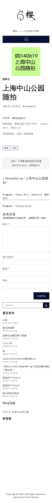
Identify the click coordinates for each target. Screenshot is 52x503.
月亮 (6, 450)
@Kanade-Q (18, 117)
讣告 (5, 320)
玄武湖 (29, 456)
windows (8, 432)
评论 (6, 224)
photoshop (40, 426)
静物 (22, 474)
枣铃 (33, 450)
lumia (14, 426)
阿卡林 (7, 474)
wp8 (19, 432)
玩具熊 (39, 456)
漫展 (14, 456)
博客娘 (7, 438)
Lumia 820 (26, 426)
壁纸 (40, 438)
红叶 (37, 462)
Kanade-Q (31, 106)
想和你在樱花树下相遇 (14, 335)
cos (6, 426)
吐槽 (24, 438)
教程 (30, 444)
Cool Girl (7, 343)
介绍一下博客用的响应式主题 (26, 161)
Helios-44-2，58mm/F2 (26, 165)
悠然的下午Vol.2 (11, 377)
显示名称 (8, 257)
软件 (40, 468)
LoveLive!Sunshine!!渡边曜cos (19, 358)
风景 (30, 474)
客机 (6, 444)
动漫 (43, 432)
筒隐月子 (18, 462)
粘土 (29, 462)
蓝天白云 (22, 468)
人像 (35, 432)
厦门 (16, 438)
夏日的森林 (9, 327)
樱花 (41, 450)
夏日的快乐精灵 (11, 393)
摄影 (6, 148)
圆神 (32, 438)
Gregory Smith (23, 206)
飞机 (38, 474)
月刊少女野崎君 (19, 450)
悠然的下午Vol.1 (11, 385)
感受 (14, 444)
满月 (6, 456)
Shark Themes (32, 497)
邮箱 (6, 268)
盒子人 (7, 462)
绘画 (45, 462)
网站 (5, 280)
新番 (38, 444)
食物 (6, 480)
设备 (32, 468)
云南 (27, 432)
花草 (15, 148)
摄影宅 (6, 79)
